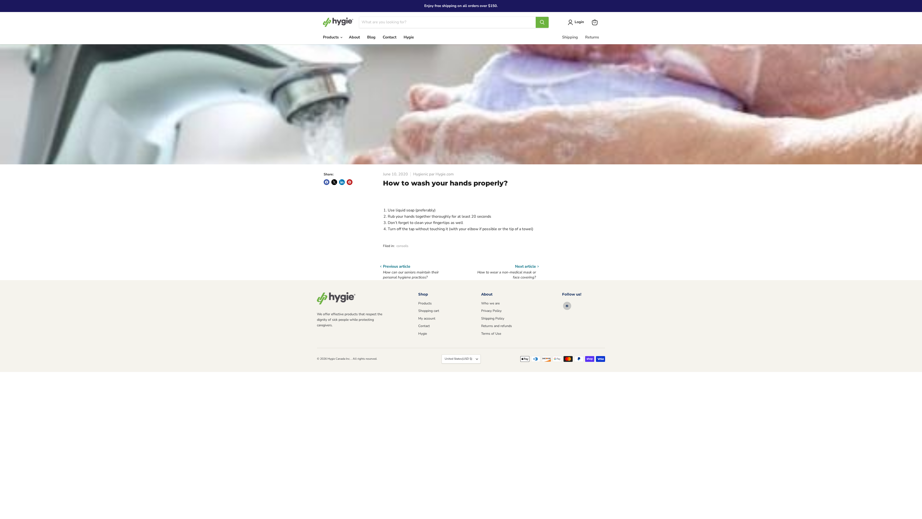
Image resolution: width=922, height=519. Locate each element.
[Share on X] (334, 182)
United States (458, 359)
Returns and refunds (496, 326)
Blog (371, 37)
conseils (402, 246)
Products (331, 37)
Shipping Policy (492, 318)
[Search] (542, 22)
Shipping (570, 37)
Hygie (409, 37)
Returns (592, 37)
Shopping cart (428, 311)
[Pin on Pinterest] (349, 182)
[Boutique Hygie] (336, 298)
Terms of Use (491, 333)
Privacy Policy (491, 311)
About (354, 37)
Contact (389, 37)
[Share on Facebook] (326, 182)
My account (426, 318)
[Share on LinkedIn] (342, 182)
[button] (577, 22)
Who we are (490, 303)
